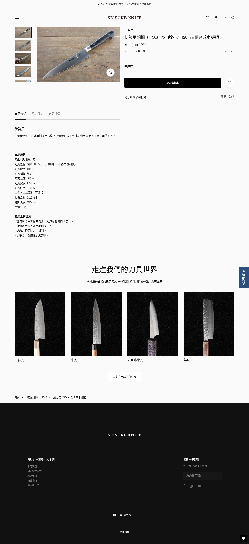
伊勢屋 (128, 30)
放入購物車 (172, 82)
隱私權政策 (33, 485)
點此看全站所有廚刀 (124, 376)
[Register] (217, 475)
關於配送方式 (34, 471)
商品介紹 (20, 114)
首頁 (17, 397)
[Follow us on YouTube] (199, 486)
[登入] (216, 17)
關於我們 (32, 480)
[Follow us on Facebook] (184, 486)
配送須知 (37, 114)
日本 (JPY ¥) (124, 514)
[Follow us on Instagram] (191, 486)
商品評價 (54, 114)
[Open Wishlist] (207, 17)
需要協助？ (227, 96)
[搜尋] (232, 17)
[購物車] (224, 17)
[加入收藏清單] (229, 83)
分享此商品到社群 (135, 97)
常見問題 (32, 466)
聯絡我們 (32, 475)
